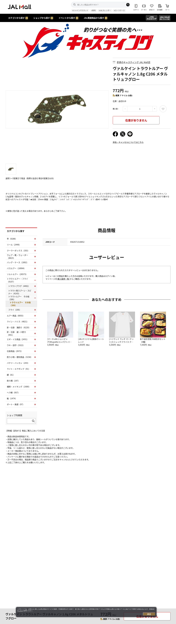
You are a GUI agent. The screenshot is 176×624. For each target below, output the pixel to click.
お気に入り (163, 108)
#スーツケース (119, 10)
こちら (21, 610)
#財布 (93, 10)
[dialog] (86, 612)
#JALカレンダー (105, 10)
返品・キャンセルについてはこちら (128, 142)
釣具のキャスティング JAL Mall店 (133, 62)
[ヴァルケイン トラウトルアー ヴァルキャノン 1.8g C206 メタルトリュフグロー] (57, 109)
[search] (128, 4)
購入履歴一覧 (63, 278)
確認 (149, 614)
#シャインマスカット (80, 10)
